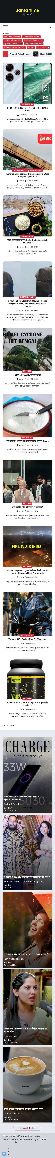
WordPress (42, 1139)
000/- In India (14, 36)
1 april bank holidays (31, 36)
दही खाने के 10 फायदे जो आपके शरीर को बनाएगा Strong (28, 441)
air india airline (43, 47)
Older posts (8, 725)
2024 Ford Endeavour (12, 40)
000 (5, 36)
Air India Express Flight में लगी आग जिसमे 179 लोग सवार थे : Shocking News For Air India (27, 571)
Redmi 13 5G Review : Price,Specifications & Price (27, 109)
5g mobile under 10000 (33, 40)
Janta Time (27, 10)
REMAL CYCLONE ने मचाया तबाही (27, 375)
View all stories (27, 1128)
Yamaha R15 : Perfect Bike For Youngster (27, 639)
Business (27, 371)
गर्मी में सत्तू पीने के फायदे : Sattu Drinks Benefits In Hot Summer (27, 241)
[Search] (50, 27)
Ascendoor (17, 1139)
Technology (27, 104)
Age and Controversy (33, 44)
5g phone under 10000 (13, 44)
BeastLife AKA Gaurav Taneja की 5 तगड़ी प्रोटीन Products (27, 704)
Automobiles (27, 635)
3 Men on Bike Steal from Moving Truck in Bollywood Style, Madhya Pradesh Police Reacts (27, 304)
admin (22, 115)
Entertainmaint (20, 170)
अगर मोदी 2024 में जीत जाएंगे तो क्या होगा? (27, 507)
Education (27, 437)
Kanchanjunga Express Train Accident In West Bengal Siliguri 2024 (27, 175)
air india (31, 47)
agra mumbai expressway (14, 47)
